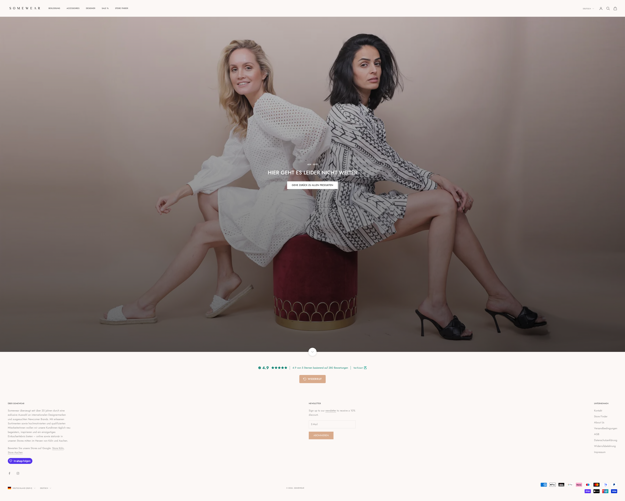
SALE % (105, 8)
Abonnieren (321, 435)
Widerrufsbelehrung (605, 446)
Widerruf (315, 379)
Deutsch (587, 8)
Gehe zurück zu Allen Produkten (312, 185)
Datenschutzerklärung (605, 440)
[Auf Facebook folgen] (9, 473)
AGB (596, 434)
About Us (599, 422)
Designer (90, 8)
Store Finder (121, 8)
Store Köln (58, 448)
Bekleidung (54, 8)
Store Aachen (15, 452)
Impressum (599, 452)
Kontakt (598, 410)
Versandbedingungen (605, 428)
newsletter (330, 410)
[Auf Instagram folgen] (18, 473)
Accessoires (73, 8)
